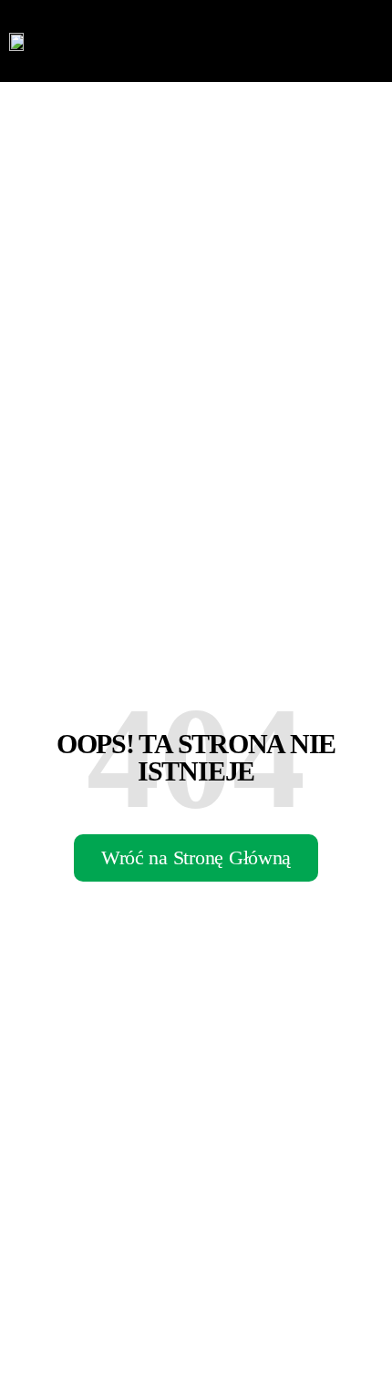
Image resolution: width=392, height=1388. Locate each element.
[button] (369, 41)
